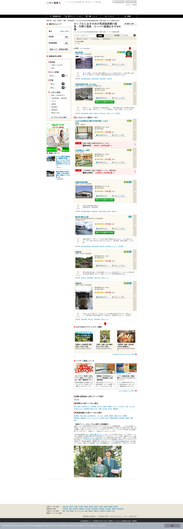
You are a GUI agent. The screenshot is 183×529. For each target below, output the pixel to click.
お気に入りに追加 (119, 64)
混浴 (75, 420)
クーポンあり (95, 39)
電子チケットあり (82, 39)
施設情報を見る (102, 64)
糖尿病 (125, 416)
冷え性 (100, 406)
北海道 (101, 506)
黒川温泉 (108, 509)
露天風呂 (94, 406)
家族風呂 (54, 110)
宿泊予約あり (107, 39)
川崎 (67, 511)
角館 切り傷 (97, 277)
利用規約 (110, 521)
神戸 (113, 511)
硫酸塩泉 (115, 408)
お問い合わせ (133, 516)
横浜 (64, 511)
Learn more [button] (101, 525)
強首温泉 (76, 399)
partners (38, 525)
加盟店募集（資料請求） (89, 516)
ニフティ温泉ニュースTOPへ (127, 390)
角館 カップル (110, 113)
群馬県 (86, 506)
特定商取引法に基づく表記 (100, 521)
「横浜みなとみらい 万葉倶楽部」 (93, 438)
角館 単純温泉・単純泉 (87, 113)
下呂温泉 (88, 509)
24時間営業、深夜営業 (59, 98)
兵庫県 (81, 506)
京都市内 (102, 511)
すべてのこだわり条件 (59, 117)
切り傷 (76, 408)
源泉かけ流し (94, 408)
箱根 (70, 509)
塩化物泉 (86, 408)
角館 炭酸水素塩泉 (85, 78)
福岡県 (116, 506)
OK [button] (172, 525)
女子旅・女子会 (107, 408)
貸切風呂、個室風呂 (80, 418)
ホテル (81, 408)
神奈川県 (65, 506)
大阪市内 (96, 511)
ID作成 (135, 4)
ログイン (128, 4)
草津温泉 (65, 509)
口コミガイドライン (115, 516)
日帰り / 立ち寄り (57, 65)
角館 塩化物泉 (95, 78)
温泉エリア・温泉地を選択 (59, 49)
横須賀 (72, 511)
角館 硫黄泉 (103, 78)
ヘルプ (125, 516)
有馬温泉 (75, 509)
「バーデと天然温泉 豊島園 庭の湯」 (119, 441)
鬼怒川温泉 (120, 509)
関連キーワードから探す (54, 513)
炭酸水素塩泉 (114, 418)
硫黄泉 (127, 418)
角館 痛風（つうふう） (112, 246)
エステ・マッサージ (93, 418)
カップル (132, 406)
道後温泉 (101, 509)
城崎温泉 (81, 509)
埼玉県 (71, 506)
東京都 (91, 506)
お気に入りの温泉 (119, 1)
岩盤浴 (53, 104)
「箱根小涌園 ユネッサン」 (97, 434)
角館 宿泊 (109, 78)
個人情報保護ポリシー (86, 521)
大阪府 (96, 506)
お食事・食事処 (107, 406)
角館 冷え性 (103, 113)
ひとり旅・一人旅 (123, 406)
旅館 (100, 408)
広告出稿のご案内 (103, 516)
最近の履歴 (131, 1)
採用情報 (134, 521)
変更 (66, 37)
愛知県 (111, 506)
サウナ (115, 406)
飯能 (86, 511)
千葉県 (76, 506)
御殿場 (90, 511)
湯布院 (114, 509)
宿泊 (75, 406)
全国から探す (64, 31)
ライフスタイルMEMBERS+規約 (122, 521)
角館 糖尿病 (90, 277)
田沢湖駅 (117, 113)
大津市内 (108, 511)
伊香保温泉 (95, 509)
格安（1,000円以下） (83, 406)
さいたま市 (80, 511)
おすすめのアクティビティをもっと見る (124, 354)
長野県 (106, 506)
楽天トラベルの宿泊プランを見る (104, 101)
